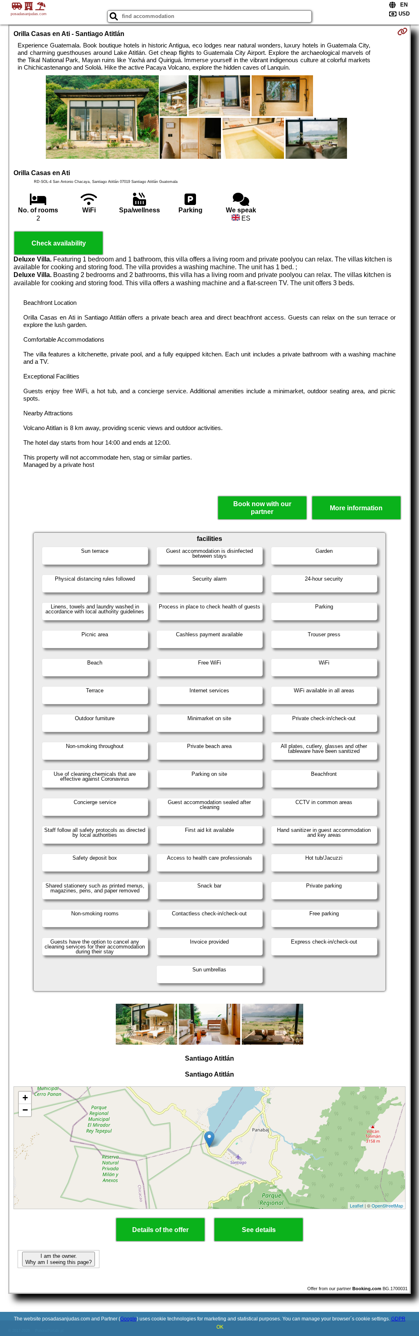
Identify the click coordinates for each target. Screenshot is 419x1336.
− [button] (25, 1110)
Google (128, 1319)
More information (356, 508)
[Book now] (402, 31)
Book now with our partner (262, 507)
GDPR (398, 1319)
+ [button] (25, 1098)
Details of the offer (160, 1229)
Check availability (59, 243)
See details (259, 1229)
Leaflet (356, 1205)
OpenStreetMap (387, 1205)
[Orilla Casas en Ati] (102, 117)
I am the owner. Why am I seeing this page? (58, 1259)
